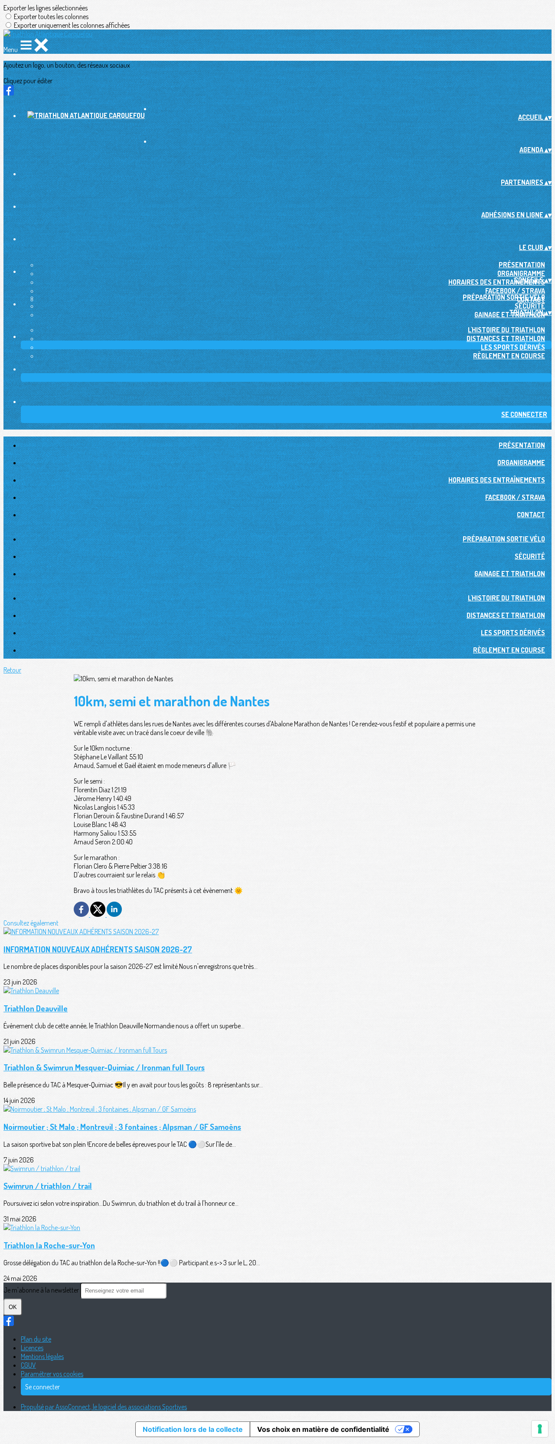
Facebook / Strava (515, 290)
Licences (32, 1347)
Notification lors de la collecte (193, 1429)
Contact (531, 514)
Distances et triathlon (506, 338)
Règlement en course (509, 355)
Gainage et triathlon (509, 573)
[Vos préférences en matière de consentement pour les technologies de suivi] (540, 1429)
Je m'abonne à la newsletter (41, 1290)
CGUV (28, 1365)
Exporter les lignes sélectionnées (45, 7)
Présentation (522, 264)
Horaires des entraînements (496, 282)
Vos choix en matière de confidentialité (323, 1429)
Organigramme (521, 273)
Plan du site (36, 1339)
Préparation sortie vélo (504, 297)
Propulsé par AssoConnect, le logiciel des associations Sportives (104, 1406)
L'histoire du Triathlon (506, 329)
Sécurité (530, 306)
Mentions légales (42, 1356)
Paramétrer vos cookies (52, 1373)
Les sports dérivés (513, 347)
